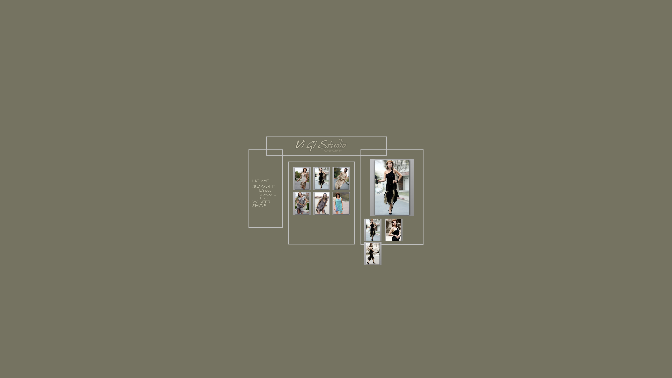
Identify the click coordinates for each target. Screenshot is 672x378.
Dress (265, 190)
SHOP (259, 206)
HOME (260, 181)
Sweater (268, 194)
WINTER (261, 202)
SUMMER (263, 187)
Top (263, 198)
